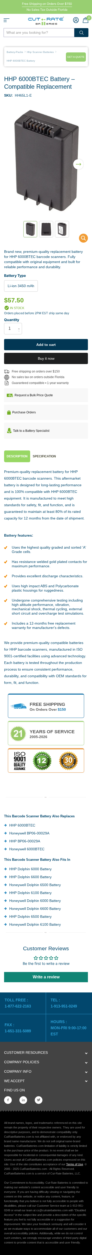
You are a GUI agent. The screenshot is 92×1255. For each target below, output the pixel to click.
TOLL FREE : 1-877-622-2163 (18, 1003)
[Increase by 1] (20, 324)
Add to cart (46, 345)
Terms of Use (74, 1164)
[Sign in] (76, 20)
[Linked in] (23, 1100)
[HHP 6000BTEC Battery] (80, 239)
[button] (78, 161)
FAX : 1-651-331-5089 (18, 1028)
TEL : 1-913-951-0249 (64, 1003)
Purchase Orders (24, 412)
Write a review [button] (46, 977)
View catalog (6, 20)
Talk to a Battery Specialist (31, 431)
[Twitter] (38, 1100)
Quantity (11, 320)
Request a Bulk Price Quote (34, 395)
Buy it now (46, 358)
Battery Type (15, 275)
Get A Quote (76, 56)
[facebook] (8, 1100)
